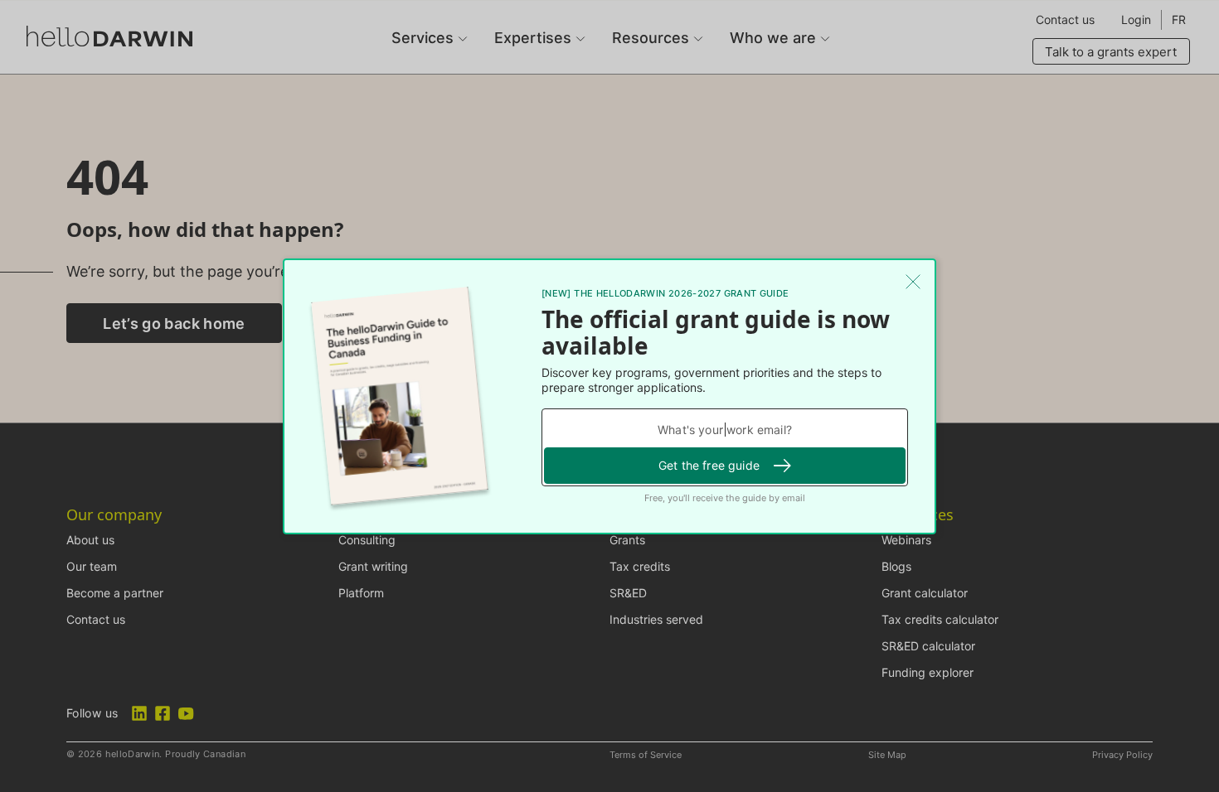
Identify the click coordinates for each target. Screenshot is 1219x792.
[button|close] (913, 281)
